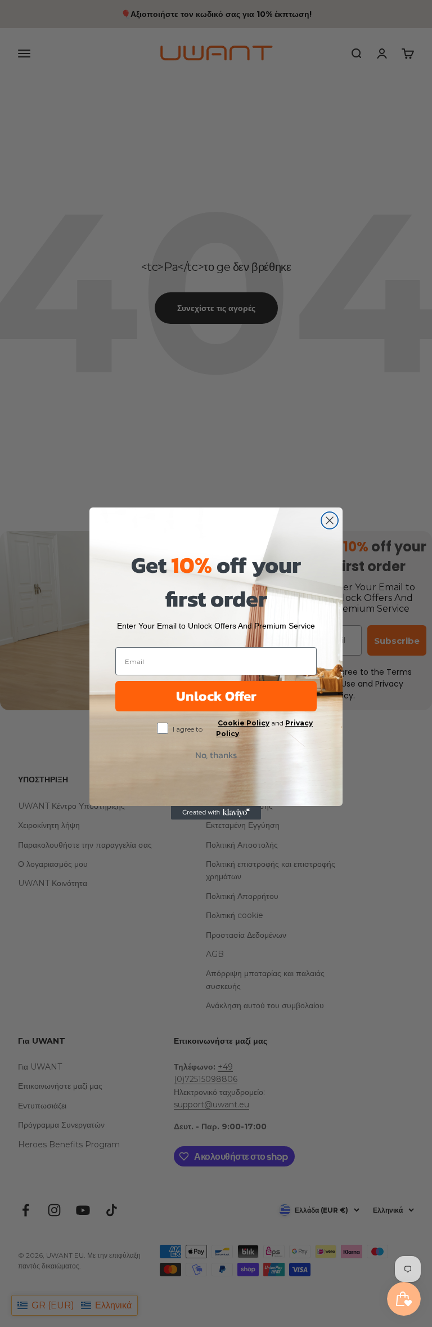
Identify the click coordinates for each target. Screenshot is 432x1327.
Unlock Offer (216, 696)
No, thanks (216, 755)
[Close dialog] (329, 520)
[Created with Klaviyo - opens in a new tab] (216, 813)
